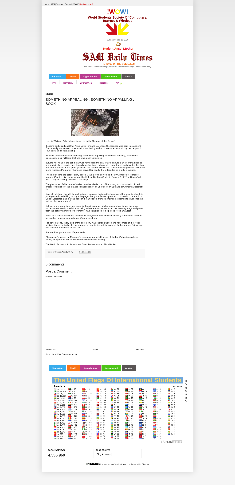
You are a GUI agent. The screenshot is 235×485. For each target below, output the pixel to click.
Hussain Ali (59, 252)
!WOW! (83, 4)
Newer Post (51, 350)
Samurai (59, 4)
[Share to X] (86, 252)
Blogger (145, 464)
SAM (53, 4)
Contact (68, 4)
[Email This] (80, 252)
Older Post (139, 350)
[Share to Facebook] (89, 252)
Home (46, 4)
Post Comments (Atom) (67, 354)
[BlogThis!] (83, 252)
